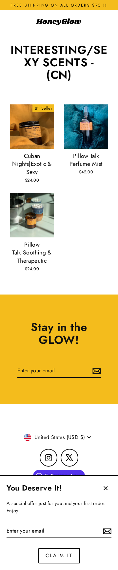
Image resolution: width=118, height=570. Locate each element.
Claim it (59, 555)
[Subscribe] (106, 531)
